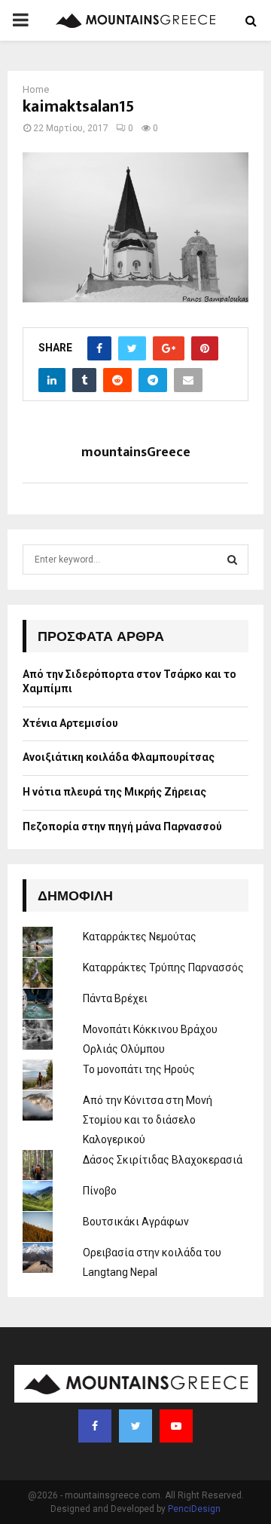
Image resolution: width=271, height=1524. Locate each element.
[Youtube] (176, 1426)
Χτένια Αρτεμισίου (70, 723)
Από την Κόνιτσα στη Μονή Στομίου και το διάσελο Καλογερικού (147, 1119)
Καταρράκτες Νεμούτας (139, 937)
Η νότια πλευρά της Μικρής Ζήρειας (114, 792)
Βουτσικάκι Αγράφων (136, 1222)
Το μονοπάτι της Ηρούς (139, 1069)
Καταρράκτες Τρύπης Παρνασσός (163, 967)
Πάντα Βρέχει (115, 998)
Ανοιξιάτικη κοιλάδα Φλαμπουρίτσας (119, 757)
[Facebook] (94, 1426)
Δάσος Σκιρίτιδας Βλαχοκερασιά (162, 1160)
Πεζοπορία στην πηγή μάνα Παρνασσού (122, 826)
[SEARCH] (232, 559)
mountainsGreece (135, 452)
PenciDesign (194, 1509)
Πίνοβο (100, 1191)
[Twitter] (135, 1426)
